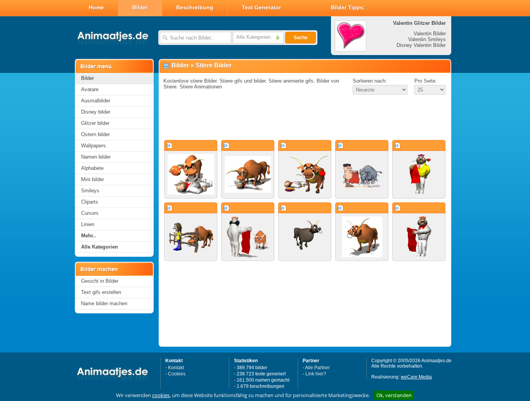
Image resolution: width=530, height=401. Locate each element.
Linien (87, 224)
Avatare (90, 89)
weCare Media (416, 377)
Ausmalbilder (95, 101)
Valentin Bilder (430, 33)
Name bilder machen (104, 303)
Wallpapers (93, 146)
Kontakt (176, 367)
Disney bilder (95, 112)
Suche (301, 37)
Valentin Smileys (427, 39)
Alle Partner (317, 367)
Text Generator (261, 7)
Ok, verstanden (394, 395)
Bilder (140, 7)
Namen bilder (96, 157)
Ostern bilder (95, 134)
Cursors (90, 213)
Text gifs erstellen (101, 292)
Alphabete (92, 168)
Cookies (176, 374)
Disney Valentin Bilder (421, 45)
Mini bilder (92, 179)
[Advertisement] (305, 117)
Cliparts (89, 202)
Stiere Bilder (214, 65)
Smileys (90, 191)
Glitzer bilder (95, 123)
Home (96, 7)
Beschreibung (194, 7)
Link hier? (315, 374)
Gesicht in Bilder (99, 281)
